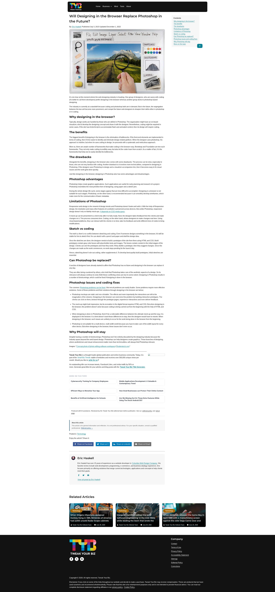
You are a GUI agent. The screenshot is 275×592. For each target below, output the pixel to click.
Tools (122, 6)
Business (106, 6)
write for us (93, 360)
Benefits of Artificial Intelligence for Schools (88, 398)
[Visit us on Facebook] (71, 559)
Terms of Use (176, 547)
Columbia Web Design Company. (144, 463)
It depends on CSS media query (112, 211)
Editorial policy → (87, 428)
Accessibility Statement (180, 555)
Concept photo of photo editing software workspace (95, 346)
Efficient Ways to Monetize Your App (85, 391)
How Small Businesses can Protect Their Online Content (141, 391)
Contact (174, 544)
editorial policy (147, 411)
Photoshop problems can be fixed (92, 287)
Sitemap (174, 559)
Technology (81, 434)
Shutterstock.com (122, 346)
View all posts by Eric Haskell (89, 480)
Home (98, 6)
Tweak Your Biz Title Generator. (132, 367)
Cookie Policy (129, 587)
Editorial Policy (177, 563)
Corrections (175, 566)
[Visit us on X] (77, 559)
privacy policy (117, 587)
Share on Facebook (84, 444)
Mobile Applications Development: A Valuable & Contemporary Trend (137, 382)
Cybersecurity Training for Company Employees (89, 381)
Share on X (104, 444)
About (128, 6)
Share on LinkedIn (123, 444)
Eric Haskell (76, 27)
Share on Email (144, 444)
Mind (116, 6)
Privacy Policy (176, 551)
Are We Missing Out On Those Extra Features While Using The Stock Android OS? (139, 399)
